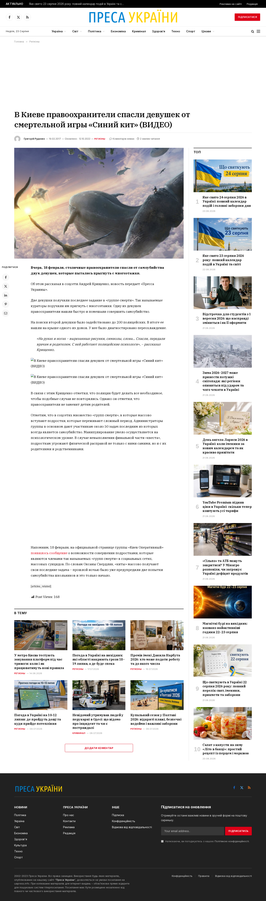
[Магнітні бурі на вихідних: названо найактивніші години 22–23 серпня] (223, 602)
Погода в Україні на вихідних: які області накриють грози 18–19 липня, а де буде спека (98, 659)
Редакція (252, 3)
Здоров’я (158, 31)
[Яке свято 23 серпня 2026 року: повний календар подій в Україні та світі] (223, 234)
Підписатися (247, 17)
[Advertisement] (133, 76)
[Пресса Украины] (133, 17)
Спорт (190, 31)
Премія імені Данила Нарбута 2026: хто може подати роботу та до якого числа (155, 659)
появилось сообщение (49, 553)
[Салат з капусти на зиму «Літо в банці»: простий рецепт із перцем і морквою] (223, 723)
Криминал (78, 733)
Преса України (65, 879)
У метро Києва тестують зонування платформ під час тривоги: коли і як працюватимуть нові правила (39, 661)
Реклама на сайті (231, 3)
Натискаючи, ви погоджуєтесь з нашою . (207, 841)
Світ (75, 31)
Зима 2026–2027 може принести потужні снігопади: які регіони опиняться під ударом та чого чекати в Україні (223, 381)
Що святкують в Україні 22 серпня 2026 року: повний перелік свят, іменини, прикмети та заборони (225, 688)
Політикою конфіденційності (232, 841)
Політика (94, 31)
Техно (175, 31)
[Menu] (258, 31)
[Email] (5, 313)
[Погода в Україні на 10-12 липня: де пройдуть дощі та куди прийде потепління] (40, 695)
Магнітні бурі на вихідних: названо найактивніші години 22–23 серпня (225, 628)
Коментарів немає (123, 138)
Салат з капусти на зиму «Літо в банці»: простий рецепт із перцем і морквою (226, 749)
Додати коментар (99, 748)
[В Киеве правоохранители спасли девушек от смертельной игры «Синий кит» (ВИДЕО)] (99, 203)
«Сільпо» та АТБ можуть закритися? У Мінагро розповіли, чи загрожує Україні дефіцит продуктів (225, 567)
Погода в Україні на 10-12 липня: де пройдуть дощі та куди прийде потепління (37, 719)
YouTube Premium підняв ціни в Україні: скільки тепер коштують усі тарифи (227, 506)
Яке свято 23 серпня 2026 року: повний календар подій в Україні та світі (77, 3)
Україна (57, 31)
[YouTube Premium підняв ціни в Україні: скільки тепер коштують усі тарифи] (223, 481)
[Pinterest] (5, 304)
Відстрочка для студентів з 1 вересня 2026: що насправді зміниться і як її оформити (227, 318)
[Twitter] (5, 286)
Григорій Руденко (34, 138)
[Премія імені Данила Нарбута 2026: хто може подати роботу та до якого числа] (157, 635)
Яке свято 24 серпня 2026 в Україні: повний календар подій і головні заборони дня (227, 201)
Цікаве (206, 31)
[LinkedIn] (5, 295)
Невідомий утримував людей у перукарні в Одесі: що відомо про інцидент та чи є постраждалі (97, 721)
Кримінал (139, 31)
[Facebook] (5, 277)
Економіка (118, 31)
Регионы (99, 138)
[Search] (252, 31)
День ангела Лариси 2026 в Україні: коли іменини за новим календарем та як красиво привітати (225, 446)
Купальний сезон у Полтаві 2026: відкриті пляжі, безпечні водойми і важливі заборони (155, 719)
